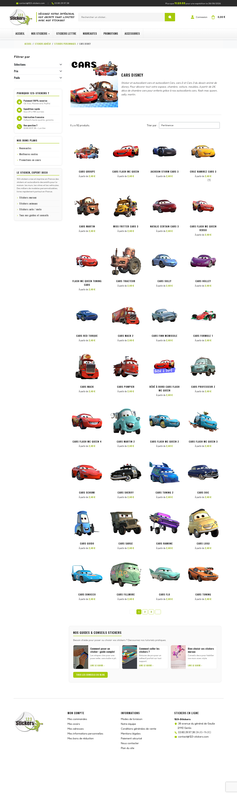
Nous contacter (130, 743)
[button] (100, 142)
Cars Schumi (87, 492)
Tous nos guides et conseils (34, 215)
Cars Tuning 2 (164, 492)
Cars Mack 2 (125, 335)
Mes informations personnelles (85, 733)
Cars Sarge (125, 543)
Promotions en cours (30, 160)
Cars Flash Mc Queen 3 (203, 441)
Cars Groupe (87, 171)
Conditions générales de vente (138, 728)
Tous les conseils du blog (90, 674)
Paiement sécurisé (131, 738)
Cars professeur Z (203, 386)
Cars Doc (203, 492)
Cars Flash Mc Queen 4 (87, 441)
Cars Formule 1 (203, 335)
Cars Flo (164, 594)
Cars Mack (87, 386)
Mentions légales (131, 733)
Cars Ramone (164, 543)
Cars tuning (203, 594)
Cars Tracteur (125, 281)
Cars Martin (87, 226)
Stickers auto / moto (30, 209)
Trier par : (152, 125)
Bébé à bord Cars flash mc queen (164, 388)
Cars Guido (87, 543)
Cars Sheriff (126, 492)
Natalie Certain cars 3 (164, 226)
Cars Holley (203, 281)
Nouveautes (25, 148)
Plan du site (127, 748)
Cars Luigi (203, 543)
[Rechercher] (170, 17)
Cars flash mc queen (125, 171)
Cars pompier (125, 386)
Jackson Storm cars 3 (164, 171)
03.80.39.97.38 (61, 3)
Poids (17, 78)
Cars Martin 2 (126, 441)
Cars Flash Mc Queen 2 (164, 441)
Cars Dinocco (87, 594)
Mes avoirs (74, 723)
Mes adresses (76, 728)
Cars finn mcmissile (164, 335)
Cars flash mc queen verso (203, 228)
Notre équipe (128, 723)
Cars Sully (164, 281)
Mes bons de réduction (81, 738)
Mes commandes (77, 719)
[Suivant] (158, 612)
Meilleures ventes (28, 154)
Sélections (20, 64)
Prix (16, 71)
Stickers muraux (28, 197)
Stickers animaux (28, 203)
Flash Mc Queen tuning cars (87, 282)
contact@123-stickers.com (32, 3)
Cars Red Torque (87, 335)
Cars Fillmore (126, 594)
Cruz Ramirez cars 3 (203, 171)
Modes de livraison (131, 719)
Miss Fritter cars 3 (125, 226)
